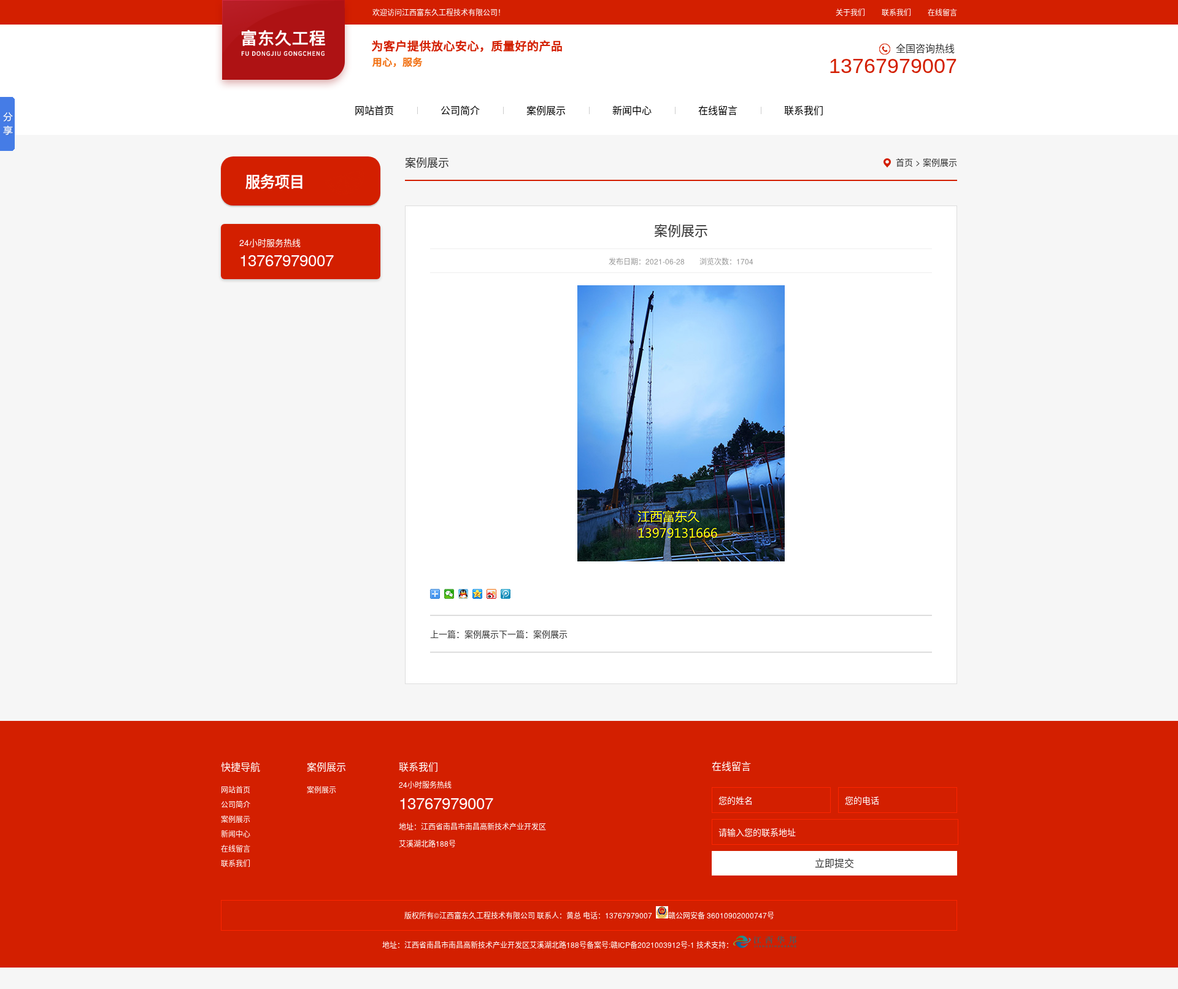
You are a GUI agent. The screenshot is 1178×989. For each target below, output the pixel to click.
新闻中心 (632, 110)
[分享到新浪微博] (492, 594)
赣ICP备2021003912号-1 (652, 944)
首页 (904, 162)
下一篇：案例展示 (533, 634)
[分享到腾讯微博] (506, 594)
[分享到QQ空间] (477, 594)
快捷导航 (240, 767)
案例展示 (546, 110)
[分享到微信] (449, 594)
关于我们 (850, 12)
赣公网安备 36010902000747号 (721, 915)
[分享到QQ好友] (463, 594)
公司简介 (460, 110)
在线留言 (942, 12)
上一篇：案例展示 (464, 634)
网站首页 (374, 110)
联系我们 (896, 12)
